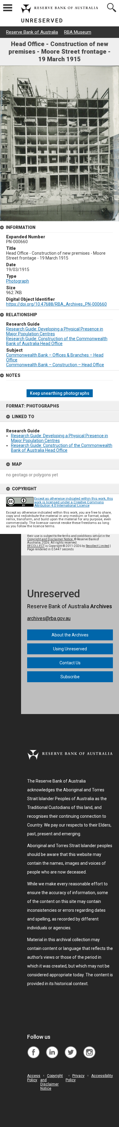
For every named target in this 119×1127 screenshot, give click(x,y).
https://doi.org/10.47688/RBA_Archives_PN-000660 (56, 304)
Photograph (17, 281)
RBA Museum (77, 32)
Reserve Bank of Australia (32, 32)
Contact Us (70, 662)
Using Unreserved (70, 648)
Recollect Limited (97, 546)
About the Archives (70, 634)
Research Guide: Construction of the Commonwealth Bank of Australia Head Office (61, 448)
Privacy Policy (75, 1078)
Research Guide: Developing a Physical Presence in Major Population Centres (59, 438)
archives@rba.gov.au (48, 618)
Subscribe (70, 676)
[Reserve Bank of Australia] (33, 1047)
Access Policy (33, 1078)
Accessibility (102, 1076)
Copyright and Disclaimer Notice (51, 1082)
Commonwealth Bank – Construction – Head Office (55, 364)
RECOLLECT (36, 546)
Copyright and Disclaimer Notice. (50, 539)
